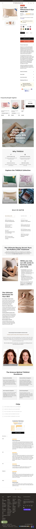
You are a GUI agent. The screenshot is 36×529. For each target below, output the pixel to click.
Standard (23, 33)
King (31, 33)
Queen (27, 33)
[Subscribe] (33, 499)
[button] (29, 3)
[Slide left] (3, 1)
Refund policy (4, 525)
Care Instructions (23, 77)
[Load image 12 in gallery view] (13, 23)
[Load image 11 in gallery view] (10, 23)
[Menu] (3, 3)
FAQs (8, 505)
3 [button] (18, 489)
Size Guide (22, 74)
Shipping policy (5, 526)
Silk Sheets (4, 505)
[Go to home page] (18, 3)
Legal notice (16, 526)
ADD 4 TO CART (30, 106)
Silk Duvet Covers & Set (4, 511)
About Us (14, 499)
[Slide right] (33, 1)
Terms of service (13, 525)
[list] (18, 160)
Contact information (10, 526)
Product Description (24, 44)
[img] (14, 439)
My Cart (8, 515)
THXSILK (5, 524)
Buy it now (27, 41)
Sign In (8, 499)
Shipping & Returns (24, 80)
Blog (13, 512)
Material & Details (23, 71)
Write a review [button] (18, 432)
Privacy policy (8, 525)
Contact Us (9, 503)
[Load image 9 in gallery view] (7, 23)
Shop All (3, 519)
